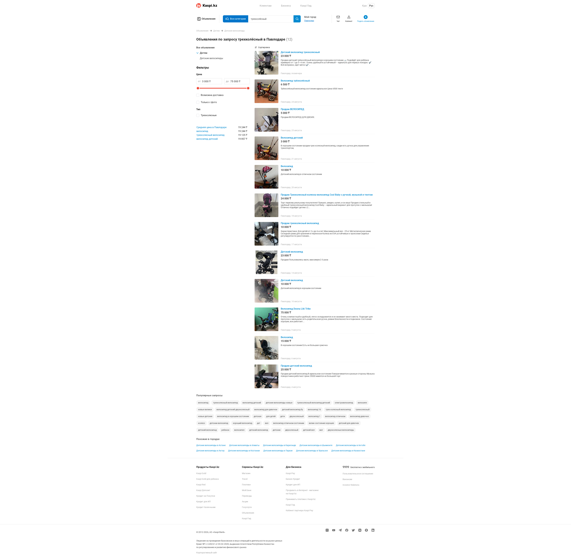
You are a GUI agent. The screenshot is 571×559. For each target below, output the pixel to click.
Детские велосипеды (211, 58)
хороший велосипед (242, 423)
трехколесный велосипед (210, 135)
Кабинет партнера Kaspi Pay (299, 510)
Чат (338, 21)
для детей (271, 416)
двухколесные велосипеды (341, 430)
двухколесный (297, 416)
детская (257, 416)
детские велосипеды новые (279, 402)
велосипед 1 (314, 416)
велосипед (202, 131)
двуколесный (291, 430)
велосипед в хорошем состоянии (233, 416)
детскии (276, 430)
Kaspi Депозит (203, 490)
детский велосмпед (258, 430)
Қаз (364, 5)
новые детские (205, 416)
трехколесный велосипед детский (313, 402)
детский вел (309, 430)
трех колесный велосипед (338, 409)
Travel (244, 479)
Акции (245, 501)
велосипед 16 (314, 409)
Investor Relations (351, 485)
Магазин (246, 473)
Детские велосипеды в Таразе (277, 450)
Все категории (238, 18)
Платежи (246, 484)
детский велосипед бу (292, 409)
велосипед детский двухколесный (233, 409)
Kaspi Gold (201, 473)
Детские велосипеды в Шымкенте (315, 445)
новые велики (205, 409)
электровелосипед (344, 402)
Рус (371, 5)
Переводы (247, 496)
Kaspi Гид (246, 518)
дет (258, 423)
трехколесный (363, 409)
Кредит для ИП (203, 501)
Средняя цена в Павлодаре (211, 127)
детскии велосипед (219, 423)
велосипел (239, 430)
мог (321, 430)
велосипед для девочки (265, 409)
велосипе (362, 402)
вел (266, 423)
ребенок (225, 430)
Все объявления (205, 47)
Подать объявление (365, 21)
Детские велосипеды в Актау (210, 450)
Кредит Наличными (205, 507)
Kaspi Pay (290, 473)
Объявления (208, 18)
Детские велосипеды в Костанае (244, 450)
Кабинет (348, 21)
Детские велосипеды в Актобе (350, 445)
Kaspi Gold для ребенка (207, 479)
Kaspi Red (201, 484)
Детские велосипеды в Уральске (312, 450)
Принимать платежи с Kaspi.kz (301, 499)
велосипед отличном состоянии (288, 423)
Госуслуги (247, 507)
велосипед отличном (335, 416)
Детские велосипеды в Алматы (244, 445)
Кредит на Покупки (205, 496)
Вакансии (347, 479)
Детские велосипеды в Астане (211, 445)
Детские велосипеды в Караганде (279, 445)
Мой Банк (246, 490)
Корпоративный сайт (206, 552)
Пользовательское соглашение (358, 473)
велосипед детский (207, 138)
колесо (201, 423)
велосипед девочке (359, 416)
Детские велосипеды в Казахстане (348, 450)
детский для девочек (349, 423)
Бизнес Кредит (293, 479)
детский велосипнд (207, 430)
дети (282, 416)
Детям (203, 53)
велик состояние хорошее (321, 423)
